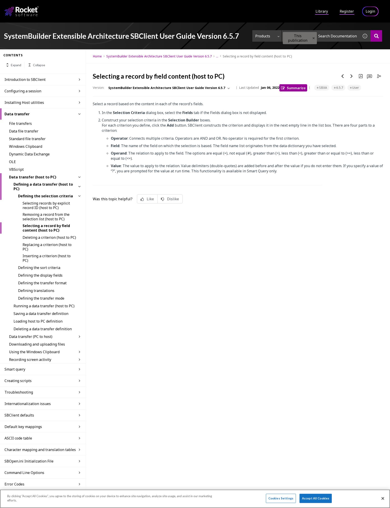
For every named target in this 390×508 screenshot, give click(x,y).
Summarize (296, 88)
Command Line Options (24, 472)
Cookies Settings (280, 498)
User (355, 87)
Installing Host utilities (24, 102)
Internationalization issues (28, 403)
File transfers (20, 123)
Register (347, 11)
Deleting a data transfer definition (43, 328)
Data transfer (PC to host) (30, 336)
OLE (12, 161)
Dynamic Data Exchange (29, 154)
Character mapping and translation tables (40, 449)
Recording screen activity (30, 359)
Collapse (39, 65)
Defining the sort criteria (39, 267)
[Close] (383, 498)
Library (322, 11)
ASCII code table (18, 438)
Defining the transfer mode (41, 298)
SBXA (323, 87)
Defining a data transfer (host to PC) (43, 186)
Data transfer (17, 114)
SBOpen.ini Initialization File (29, 461)
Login (370, 11)
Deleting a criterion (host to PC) (49, 237)
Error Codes (14, 484)
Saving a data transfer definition (41, 313)
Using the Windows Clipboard (34, 351)
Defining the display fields (40, 275)
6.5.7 (339, 87)
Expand (16, 65)
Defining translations (36, 290)
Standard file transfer (27, 138)
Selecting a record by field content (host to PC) (46, 227)
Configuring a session (23, 91)
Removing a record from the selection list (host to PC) (46, 216)
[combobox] (320, 36)
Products (262, 36)
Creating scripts (18, 380)
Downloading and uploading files (37, 344)
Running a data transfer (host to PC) (44, 305)
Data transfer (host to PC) (32, 177)
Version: (98, 87)
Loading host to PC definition (38, 321)
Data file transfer (23, 131)
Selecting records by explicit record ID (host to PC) (46, 205)
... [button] (217, 56)
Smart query (15, 369)
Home (97, 56)
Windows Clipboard (25, 146)
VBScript (16, 169)
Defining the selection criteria (45, 196)
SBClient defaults (19, 415)
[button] (313, 38)
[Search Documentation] (376, 36)
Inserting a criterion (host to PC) (47, 258)
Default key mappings (23, 426)
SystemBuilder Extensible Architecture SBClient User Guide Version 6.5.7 (159, 56)
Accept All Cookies (315, 498)
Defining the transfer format (42, 282)
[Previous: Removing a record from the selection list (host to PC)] (342, 76)
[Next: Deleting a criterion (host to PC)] (351, 76)
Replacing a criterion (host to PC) (47, 246)
